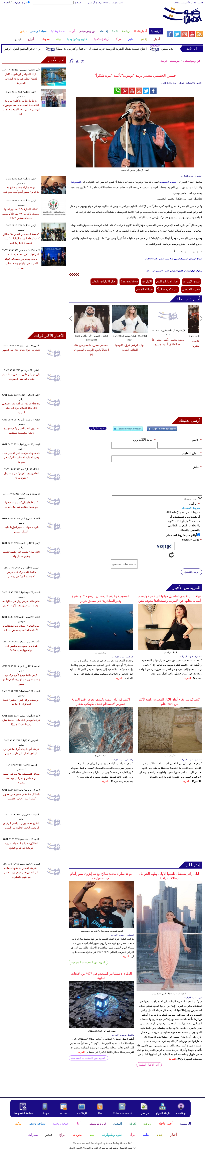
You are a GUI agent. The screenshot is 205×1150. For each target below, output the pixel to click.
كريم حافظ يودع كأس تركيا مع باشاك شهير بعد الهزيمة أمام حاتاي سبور (21, 679)
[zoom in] (71, 60)
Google (5, 2)
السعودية (76, 181)
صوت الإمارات (20, 2)
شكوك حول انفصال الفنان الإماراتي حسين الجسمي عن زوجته (174, 270)
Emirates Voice (129, 281)
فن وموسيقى (192, 60)
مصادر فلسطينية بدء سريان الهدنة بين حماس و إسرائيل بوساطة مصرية (21, 778)
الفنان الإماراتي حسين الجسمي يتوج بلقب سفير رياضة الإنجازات (173, 258)
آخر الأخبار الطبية (149, 1064)
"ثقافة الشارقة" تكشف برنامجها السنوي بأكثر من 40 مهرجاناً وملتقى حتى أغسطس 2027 (21, 214)
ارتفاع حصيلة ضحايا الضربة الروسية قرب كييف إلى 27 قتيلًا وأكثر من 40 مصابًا (113, 48)
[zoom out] (82, 60)
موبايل (46, 1113)
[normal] (77, 60)
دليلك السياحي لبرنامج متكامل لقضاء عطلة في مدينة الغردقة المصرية (21, 79)
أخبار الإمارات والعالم (104, 281)
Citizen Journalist (122, 1113)
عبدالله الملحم (144, 289)
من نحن (145, 1113)
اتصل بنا (63, 1113)
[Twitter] (128, 430)
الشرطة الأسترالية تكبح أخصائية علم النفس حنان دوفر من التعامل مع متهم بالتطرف (21, 872)
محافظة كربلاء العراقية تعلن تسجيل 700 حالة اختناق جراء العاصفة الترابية (21, 408)
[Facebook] (162, 430)
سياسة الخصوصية (23, 1113)
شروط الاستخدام (191, 507)
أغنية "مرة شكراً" (167, 289)
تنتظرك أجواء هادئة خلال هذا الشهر (21, 349)
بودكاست (181, 1113)
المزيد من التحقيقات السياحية (88, 962)
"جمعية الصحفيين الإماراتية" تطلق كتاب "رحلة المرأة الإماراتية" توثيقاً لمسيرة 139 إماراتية (21, 238)
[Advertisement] (82, 18)
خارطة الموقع (163, 1113)
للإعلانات (82, 1113)
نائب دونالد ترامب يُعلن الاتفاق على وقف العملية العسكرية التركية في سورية (21, 457)
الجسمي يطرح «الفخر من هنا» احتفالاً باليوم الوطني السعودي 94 (91, 350)
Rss (100, 1113)
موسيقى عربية (170, 60)
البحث (78, 2)
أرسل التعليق (191, 571)
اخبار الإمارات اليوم (167, 281)
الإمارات (147, 281)
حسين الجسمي (169, 181)
